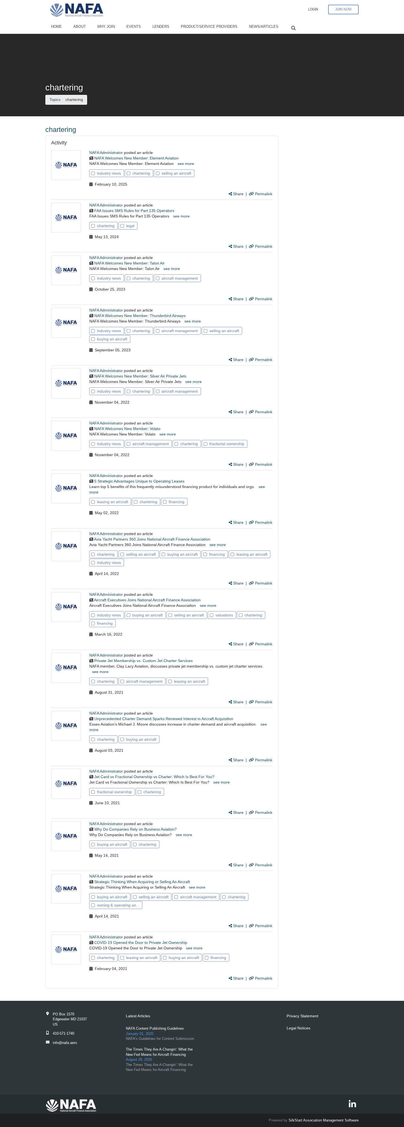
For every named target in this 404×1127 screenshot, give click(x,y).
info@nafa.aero (65, 1043)
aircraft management (180, 278)
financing (176, 502)
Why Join (106, 26)
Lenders (161, 26)
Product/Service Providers (209, 26)
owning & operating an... (118, 905)
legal (130, 226)
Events (133, 26)
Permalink (263, 194)
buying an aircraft (112, 339)
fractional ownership (226, 444)
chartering (141, 173)
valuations (224, 615)
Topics (54, 99)
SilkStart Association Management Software (324, 1120)
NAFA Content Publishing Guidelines (155, 1028)
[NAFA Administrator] (66, 165)
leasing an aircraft (112, 502)
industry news (109, 173)
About (79, 26)
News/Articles (263, 26)
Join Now (343, 9)
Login (313, 9)
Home (56, 26)
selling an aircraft (176, 173)
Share (237, 194)
